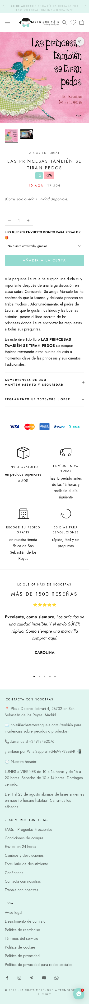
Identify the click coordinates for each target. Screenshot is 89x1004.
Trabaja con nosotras (21, 890)
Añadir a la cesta (44, 260)
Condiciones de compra (24, 838)
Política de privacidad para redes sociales (38, 964)
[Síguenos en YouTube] (44, 977)
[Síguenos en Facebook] (7, 977)
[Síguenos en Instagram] (19, 977)
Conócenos (14, 873)
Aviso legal (13, 912)
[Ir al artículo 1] (11, 136)
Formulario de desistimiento (26, 864)
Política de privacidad (22, 956)
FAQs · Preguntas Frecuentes (28, 829)
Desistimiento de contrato (25, 921)
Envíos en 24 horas (20, 846)
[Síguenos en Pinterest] (31, 977)
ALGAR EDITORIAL (44, 153)
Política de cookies (20, 947)
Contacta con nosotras (23, 881)
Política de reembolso (22, 930)
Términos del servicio (21, 938)
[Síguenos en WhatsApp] (56, 977)
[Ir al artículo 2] (26, 134)
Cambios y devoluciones (24, 855)
